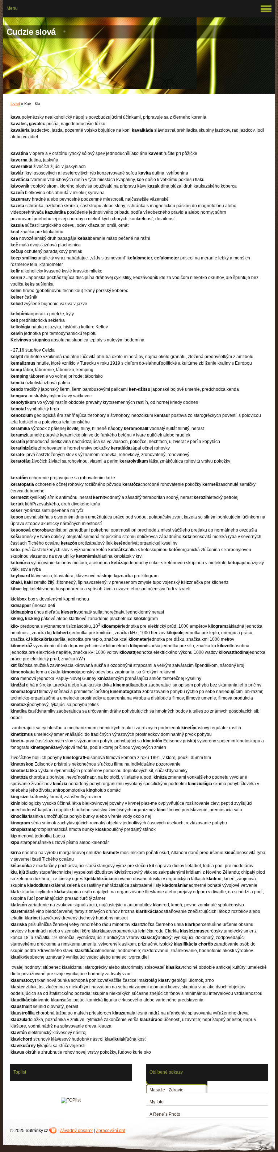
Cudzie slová (31, 32)
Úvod (15, 104)
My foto (156, 1101)
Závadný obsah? (76, 1130)
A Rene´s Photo (164, 1114)
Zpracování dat (110, 1130)
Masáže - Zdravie (166, 1089)
